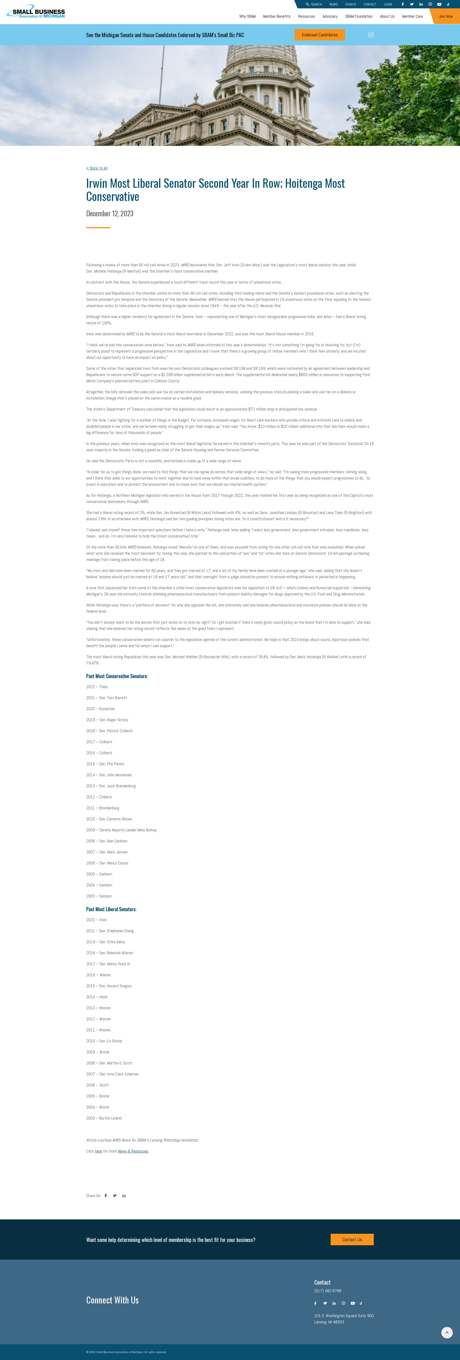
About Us (387, 16)
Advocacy (330, 16)
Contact (370, 4)
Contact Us (352, 1239)
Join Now (446, 16)
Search (316, 4)
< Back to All (97, 168)
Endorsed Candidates (320, 35)
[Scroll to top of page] (447, 1332)
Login (388, 4)
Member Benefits (277, 16)
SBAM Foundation (359, 16)
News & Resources (133, 1151)
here (98, 1151)
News (334, 4)
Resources (306, 16)
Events (350, 4)
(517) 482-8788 (327, 1290)
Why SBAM (247, 16)
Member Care (412, 16)
